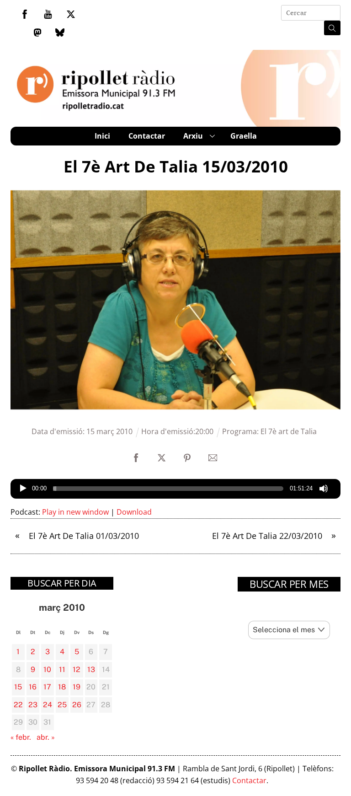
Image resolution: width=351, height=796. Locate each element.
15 (18, 687)
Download (134, 512)
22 (18, 704)
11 (62, 669)
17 (47, 687)
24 (47, 704)
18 (62, 687)
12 (76, 669)
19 (76, 687)
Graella (243, 136)
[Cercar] (332, 28)
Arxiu (193, 136)
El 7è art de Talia (289, 431)
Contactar (146, 136)
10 (47, 669)
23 (32, 704)
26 (76, 704)
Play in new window (75, 512)
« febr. (21, 737)
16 (33, 687)
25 (62, 704)
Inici (102, 136)
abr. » (46, 737)
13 (91, 669)
